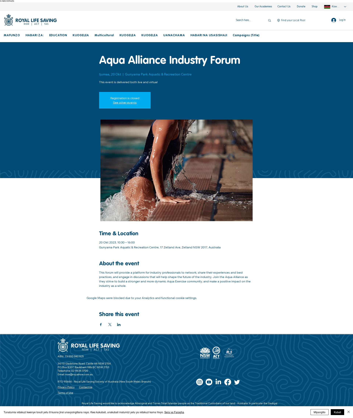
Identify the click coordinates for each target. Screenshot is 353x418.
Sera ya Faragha (174, 412)
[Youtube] (209, 382)
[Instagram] (199, 382)
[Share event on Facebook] (101, 324)
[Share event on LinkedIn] (119, 324)
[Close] (348, 412)
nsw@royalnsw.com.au (79, 374)
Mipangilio (319, 412)
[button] (12, 35)
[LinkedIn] (218, 382)
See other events (125, 102)
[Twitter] (237, 382)
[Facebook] (227, 382)
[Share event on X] (110, 324)
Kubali (337, 412)
